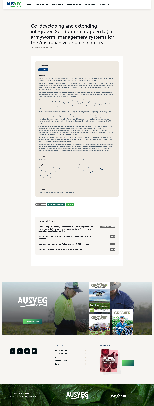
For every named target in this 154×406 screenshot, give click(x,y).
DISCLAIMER (13, 393)
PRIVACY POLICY (24, 393)
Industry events (61, 361)
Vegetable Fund (47, 181)
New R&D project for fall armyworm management (60, 249)
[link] (12, 351)
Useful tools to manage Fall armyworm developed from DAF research (65, 237)
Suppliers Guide (61, 354)
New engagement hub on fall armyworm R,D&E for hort (63, 244)
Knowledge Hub (61, 350)
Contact (58, 364)
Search (57, 357)
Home (37, 200)
